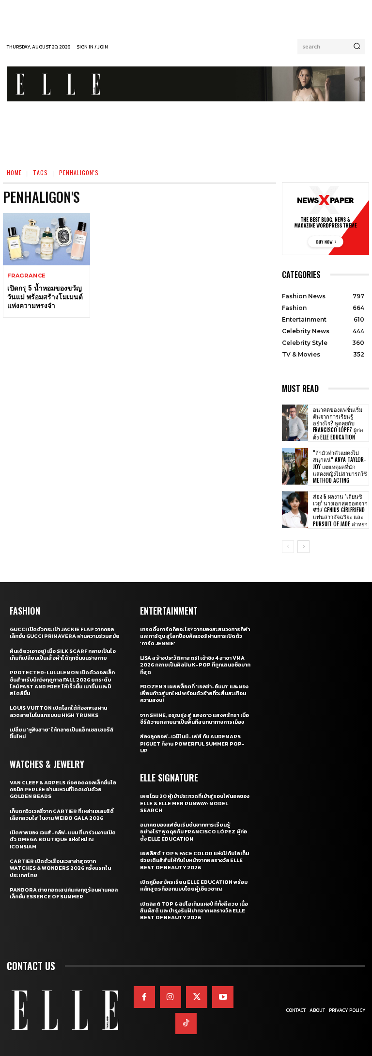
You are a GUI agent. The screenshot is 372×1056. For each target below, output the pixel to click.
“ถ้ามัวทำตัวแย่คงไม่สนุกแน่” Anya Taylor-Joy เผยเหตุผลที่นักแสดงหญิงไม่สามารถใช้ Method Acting (340, 466)
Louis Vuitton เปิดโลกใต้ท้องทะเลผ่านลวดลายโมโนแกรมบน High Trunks (58, 711)
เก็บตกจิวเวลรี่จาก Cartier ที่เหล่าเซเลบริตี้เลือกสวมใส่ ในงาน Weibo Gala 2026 (62, 814)
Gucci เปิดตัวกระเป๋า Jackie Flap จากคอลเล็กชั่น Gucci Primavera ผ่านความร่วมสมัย (65, 632)
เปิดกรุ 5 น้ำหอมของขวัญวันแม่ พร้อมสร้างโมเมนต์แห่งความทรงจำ (45, 296)
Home (14, 172)
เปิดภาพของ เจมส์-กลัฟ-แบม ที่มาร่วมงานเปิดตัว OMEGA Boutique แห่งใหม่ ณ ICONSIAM (63, 839)
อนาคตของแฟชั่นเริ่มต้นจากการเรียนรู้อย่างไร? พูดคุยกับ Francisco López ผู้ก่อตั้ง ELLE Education (338, 423)
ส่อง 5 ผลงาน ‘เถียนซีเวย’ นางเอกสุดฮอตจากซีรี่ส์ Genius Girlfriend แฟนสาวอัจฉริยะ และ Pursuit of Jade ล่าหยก (340, 510)
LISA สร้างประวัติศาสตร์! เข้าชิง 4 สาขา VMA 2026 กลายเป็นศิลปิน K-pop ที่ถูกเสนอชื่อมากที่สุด (195, 665)
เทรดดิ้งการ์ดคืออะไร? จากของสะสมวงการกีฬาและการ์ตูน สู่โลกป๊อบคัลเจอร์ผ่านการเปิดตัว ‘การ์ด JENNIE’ (195, 636)
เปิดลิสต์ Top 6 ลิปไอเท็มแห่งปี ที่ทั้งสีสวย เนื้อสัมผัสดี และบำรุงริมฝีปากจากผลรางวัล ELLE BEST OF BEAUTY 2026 (194, 911)
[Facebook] (144, 996)
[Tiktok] (186, 1023)
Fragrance (26, 275)
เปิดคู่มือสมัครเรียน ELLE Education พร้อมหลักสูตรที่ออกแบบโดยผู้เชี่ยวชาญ (194, 885)
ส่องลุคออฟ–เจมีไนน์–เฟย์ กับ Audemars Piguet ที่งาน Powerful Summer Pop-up (192, 743)
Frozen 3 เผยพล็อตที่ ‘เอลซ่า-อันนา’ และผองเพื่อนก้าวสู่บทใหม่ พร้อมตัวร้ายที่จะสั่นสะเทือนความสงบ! (194, 693)
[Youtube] (222, 996)
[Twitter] (196, 996)
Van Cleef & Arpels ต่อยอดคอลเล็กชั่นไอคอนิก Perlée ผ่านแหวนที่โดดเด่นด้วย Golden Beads (63, 789)
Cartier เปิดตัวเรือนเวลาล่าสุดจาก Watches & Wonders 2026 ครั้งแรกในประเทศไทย (60, 868)
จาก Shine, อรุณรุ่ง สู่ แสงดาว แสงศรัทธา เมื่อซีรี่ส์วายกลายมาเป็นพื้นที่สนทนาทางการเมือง (194, 718)
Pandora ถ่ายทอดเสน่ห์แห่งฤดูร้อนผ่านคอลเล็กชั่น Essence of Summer (64, 893)
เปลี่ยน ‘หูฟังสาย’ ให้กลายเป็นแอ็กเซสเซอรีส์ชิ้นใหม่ (62, 733)
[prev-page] (288, 546)
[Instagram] (170, 996)
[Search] (356, 46)
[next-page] (303, 546)
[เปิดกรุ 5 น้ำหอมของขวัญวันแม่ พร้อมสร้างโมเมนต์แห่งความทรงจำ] (46, 239)
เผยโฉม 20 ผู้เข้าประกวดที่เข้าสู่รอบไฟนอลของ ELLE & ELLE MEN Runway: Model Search (194, 803)
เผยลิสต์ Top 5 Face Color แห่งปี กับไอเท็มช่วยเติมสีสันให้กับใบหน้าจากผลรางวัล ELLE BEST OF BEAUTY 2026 (194, 860)
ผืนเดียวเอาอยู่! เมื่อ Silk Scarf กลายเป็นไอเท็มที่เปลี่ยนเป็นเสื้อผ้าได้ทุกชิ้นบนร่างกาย (63, 654)
